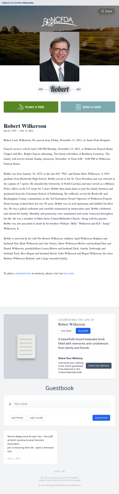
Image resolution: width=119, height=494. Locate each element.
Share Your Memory (98, 365)
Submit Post (101, 417)
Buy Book (83, 330)
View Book (66, 330)
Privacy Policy (51, 480)
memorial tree (23, 273)
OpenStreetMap (63, 485)
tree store (69, 273)
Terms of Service (68, 480)
